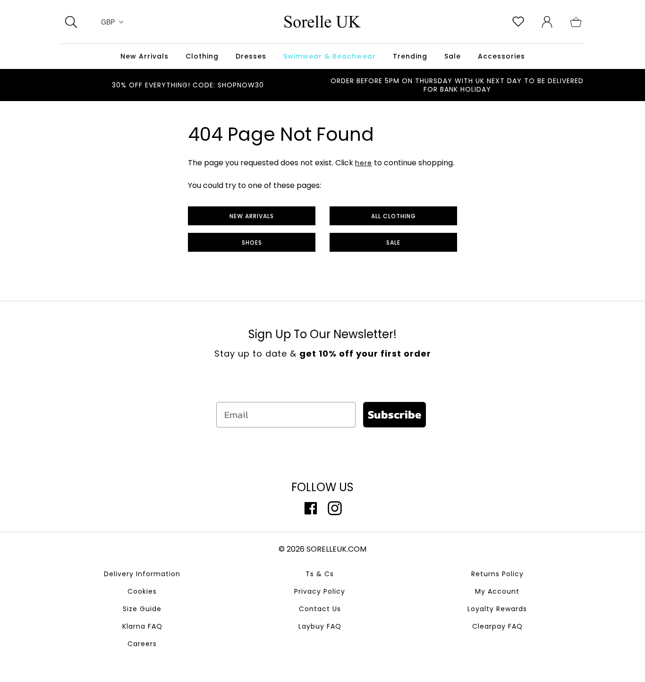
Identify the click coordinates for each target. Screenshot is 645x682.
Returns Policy (497, 574)
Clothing (202, 56)
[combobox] (111, 21)
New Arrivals (251, 216)
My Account (497, 591)
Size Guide (142, 609)
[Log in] (547, 21)
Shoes (252, 243)
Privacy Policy (319, 591)
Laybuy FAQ (319, 626)
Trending (410, 56)
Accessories (501, 56)
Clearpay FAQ (497, 626)
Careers (142, 643)
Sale (393, 243)
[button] (576, 21)
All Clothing (393, 216)
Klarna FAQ (142, 626)
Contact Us (320, 609)
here (363, 163)
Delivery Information (142, 574)
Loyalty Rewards (497, 609)
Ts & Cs (320, 574)
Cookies (142, 591)
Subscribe (394, 414)
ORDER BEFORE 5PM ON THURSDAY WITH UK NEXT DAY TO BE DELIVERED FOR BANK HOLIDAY (457, 85)
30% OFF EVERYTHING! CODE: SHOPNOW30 (188, 85)
